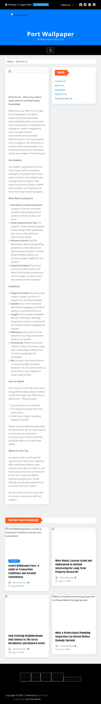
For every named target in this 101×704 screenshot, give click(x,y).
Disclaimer (60, 89)
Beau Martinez (20, 582)
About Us (59, 85)
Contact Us (60, 81)
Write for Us (21, 61)
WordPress (42, 695)
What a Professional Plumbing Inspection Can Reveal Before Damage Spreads (72, 637)
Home (10, 61)
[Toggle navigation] (50, 50)
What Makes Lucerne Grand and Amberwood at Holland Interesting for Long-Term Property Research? (73, 566)
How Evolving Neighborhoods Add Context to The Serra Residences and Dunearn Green (26, 640)
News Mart (20, 699)
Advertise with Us (63, 98)
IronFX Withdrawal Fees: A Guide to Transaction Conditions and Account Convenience (23, 571)
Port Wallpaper (50, 34)
